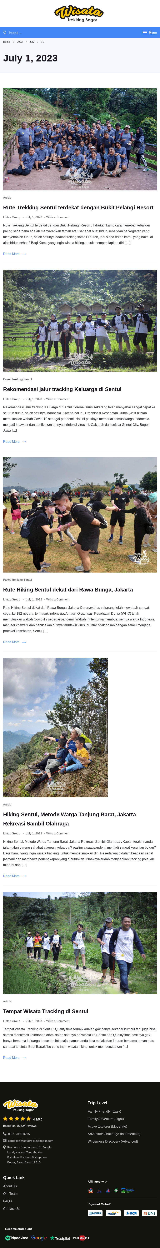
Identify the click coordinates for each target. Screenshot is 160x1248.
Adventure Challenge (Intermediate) (114, 1134)
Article (7, 197)
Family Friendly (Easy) (104, 1111)
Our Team (10, 1193)
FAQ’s (7, 1201)
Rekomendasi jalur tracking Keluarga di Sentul (62, 389)
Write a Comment (57, 217)
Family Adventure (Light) (106, 1119)
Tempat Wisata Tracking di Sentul (45, 1011)
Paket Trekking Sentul (17, 379)
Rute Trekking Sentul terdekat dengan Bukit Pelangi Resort (78, 207)
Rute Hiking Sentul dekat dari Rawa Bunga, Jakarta (68, 590)
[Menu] (145, 32)
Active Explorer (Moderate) (107, 1126)
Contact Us (11, 1208)
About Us (10, 1186)
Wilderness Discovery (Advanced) (113, 1141)
